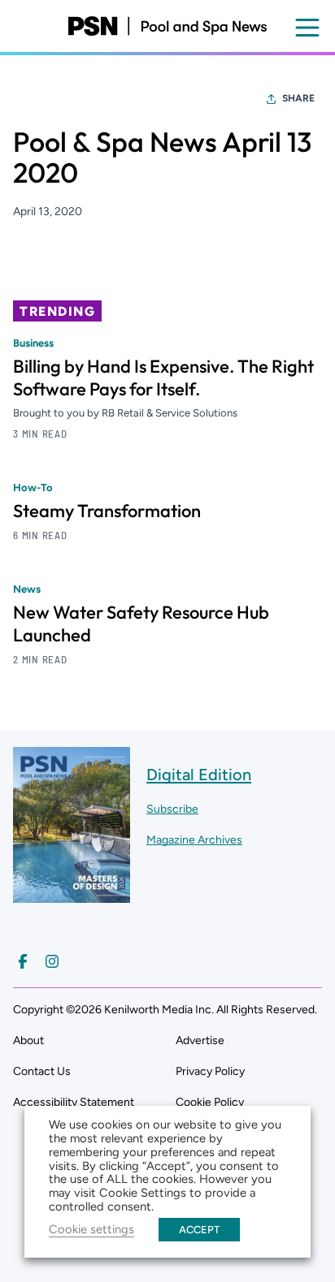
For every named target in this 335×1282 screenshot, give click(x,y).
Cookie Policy (210, 1102)
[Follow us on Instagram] (52, 961)
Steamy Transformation (107, 510)
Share (298, 98)
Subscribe (172, 809)
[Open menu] (307, 27)
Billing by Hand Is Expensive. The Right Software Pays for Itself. (163, 377)
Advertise (200, 1040)
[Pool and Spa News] (167, 26)
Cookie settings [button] (91, 1229)
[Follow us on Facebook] (23, 961)
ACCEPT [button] (199, 1230)
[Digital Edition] (71, 895)
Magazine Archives (194, 840)
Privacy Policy (210, 1071)
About (28, 1040)
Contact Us (42, 1071)
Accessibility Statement (73, 1102)
